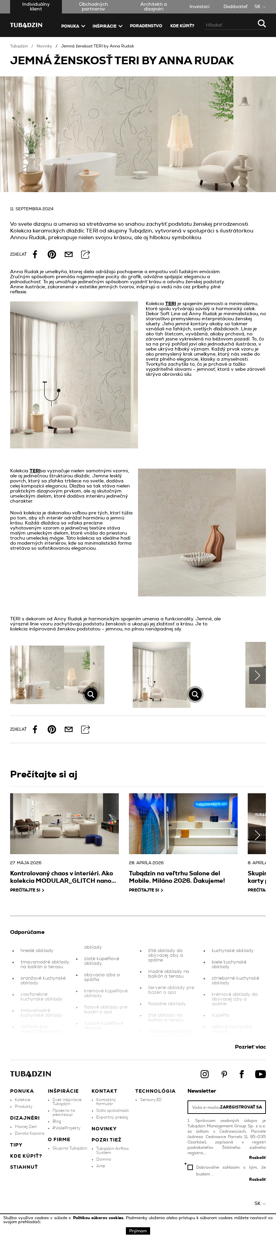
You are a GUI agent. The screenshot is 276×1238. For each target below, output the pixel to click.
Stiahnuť (24, 1167)
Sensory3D (151, 1100)
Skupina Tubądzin (70, 1148)
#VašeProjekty (67, 1128)
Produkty (24, 1106)
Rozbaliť (257, 1158)
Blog (57, 1121)
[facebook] (35, 254)
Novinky (44, 46)
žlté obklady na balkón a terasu (165, 1017)
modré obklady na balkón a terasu (168, 974)
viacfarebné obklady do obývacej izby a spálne (171, 1036)
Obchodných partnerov (93, 6)
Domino (103, 1159)
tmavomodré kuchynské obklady (42, 1013)
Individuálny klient (36, 6)
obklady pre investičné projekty (42, 1029)
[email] (68, 254)
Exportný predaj (112, 1117)
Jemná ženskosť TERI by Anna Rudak (97, 46)
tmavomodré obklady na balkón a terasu (45, 964)
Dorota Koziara (29, 1133)
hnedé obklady (37, 950)
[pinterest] (51, 254)
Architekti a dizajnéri (153, 6)
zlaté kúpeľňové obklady (101, 961)
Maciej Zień (26, 1127)
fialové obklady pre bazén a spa (105, 1009)
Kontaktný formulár (106, 1102)
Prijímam (138, 1231)
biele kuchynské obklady (229, 964)
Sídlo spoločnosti (112, 1110)
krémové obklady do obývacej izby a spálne (234, 999)
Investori (199, 6)
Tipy (16, 1145)
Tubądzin (19, 46)
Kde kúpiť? (182, 26)
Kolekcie (22, 1100)
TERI (170, 303)
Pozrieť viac (250, 1047)
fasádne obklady (167, 1004)
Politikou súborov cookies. (99, 1218)
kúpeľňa (220, 1015)
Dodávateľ (235, 6)
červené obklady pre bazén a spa (171, 990)
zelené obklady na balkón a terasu (104, 1042)
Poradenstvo (146, 26)
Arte (100, 1166)
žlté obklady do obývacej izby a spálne (165, 955)
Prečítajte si (25, 890)
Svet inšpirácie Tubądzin (67, 1102)
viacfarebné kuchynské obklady (42, 997)
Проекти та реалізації (64, 1112)
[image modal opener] (57, 675)
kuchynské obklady (233, 950)
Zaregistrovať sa (241, 1107)
